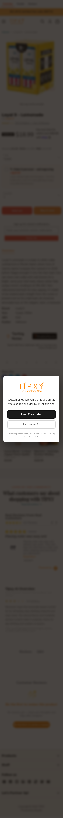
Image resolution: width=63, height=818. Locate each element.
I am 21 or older (31, 414)
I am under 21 (31, 424)
